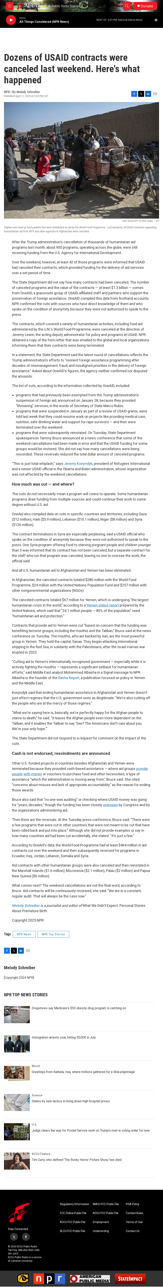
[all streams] (157, 20)
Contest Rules (134, 1213)
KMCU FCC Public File (106, 1204)
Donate (147, 6)
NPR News (24, 934)
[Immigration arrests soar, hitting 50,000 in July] (17, 1043)
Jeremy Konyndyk (78, 463)
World (36, 1066)
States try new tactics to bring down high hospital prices (71, 1101)
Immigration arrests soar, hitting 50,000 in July (64, 1037)
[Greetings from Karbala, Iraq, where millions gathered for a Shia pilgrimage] (17, 1073)
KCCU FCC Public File (72, 1222)
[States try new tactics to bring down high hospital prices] (17, 1102)
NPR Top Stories (53, 934)
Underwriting (101, 1231)
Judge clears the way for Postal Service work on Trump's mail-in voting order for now (91, 1130)
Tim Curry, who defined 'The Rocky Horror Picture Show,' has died (76, 1160)
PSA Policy (132, 1204)
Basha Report (68, 678)
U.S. (34, 1124)
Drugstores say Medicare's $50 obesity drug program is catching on (79, 1008)
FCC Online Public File (73, 1213)
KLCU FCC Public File (72, 1231)
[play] (11, 20)
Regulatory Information (74, 1204)
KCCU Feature (41, 1153)
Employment (101, 1222)
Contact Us (133, 1231)
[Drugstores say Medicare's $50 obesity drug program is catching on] (17, 1014)
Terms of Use (134, 1222)
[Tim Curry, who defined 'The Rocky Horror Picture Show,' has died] (17, 1161)
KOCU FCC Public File (105, 1213)
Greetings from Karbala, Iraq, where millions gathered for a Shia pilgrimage (83, 1072)
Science (37, 1095)
